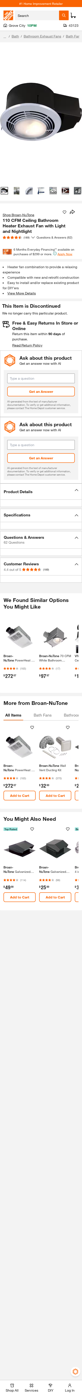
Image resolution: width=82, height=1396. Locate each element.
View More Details (21, 293)
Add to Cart (19, 795)
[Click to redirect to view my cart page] (73, 15)
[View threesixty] (53, 190)
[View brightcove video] (65, 190)
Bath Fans (74, 36)
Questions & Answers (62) (54, 237)
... (5, 37)
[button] (41, 491)
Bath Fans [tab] (43, 715)
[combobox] (37, 15)
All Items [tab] (13, 715)
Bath (15, 36)
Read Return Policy (27, 345)
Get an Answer (41, 391)
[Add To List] (64, 212)
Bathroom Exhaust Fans (42, 36)
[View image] (4, 190)
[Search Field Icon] (64, 15)
